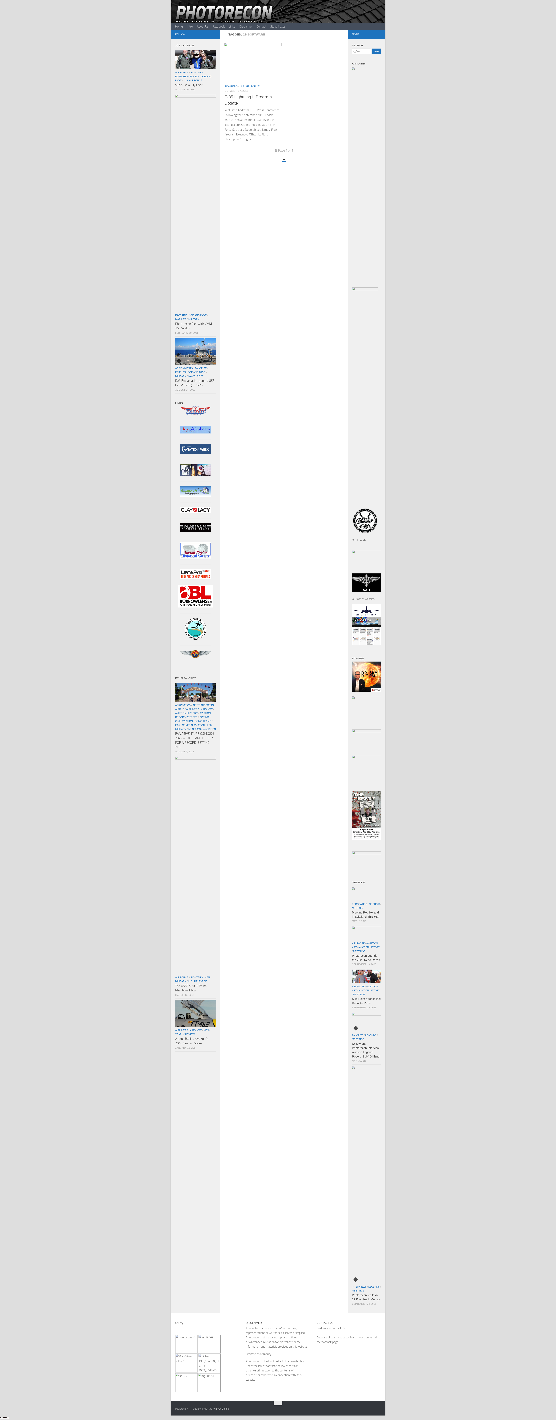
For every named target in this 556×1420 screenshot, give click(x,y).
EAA (177, 725)
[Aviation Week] (195, 453)
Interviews (359, 1287)
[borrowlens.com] (195, 606)
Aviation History (186, 713)
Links (232, 26)
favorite (181, 315)
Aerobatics (183, 705)
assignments (184, 368)
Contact (261, 26)
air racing (359, 943)
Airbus (179, 709)
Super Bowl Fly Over (188, 85)
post (200, 376)
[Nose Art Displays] (195, 414)
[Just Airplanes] (195, 432)
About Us (203, 26)
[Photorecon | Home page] (224, 17)
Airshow (207, 709)
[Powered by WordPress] (189, 1409)
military (193, 319)
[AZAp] (195, 657)
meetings (358, 908)
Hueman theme (221, 1408)
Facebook (219, 26)
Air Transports (203, 705)
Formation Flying (187, 76)
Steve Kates (278, 26)
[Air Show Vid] (195, 557)
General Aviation (193, 725)
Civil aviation (184, 721)
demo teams (203, 721)
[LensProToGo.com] (195, 578)
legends (370, 1035)
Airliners (192, 709)
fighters (231, 86)
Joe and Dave (198, 315)
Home (179, 26)
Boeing (204, 717)
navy (191, 376)
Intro (190, 26)
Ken (209, 725)
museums (194, 729)
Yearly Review (185, 1034)
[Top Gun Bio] (195, 474)
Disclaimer (246, 26)
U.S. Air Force (250, 86)
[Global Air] (195, 496)
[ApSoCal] (195, 638)
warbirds (209, 729)
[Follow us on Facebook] (214, 34)
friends (180, 372)
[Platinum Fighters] (195, 531)
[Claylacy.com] (195, 511)
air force (181, 72)
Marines (180, 319)
